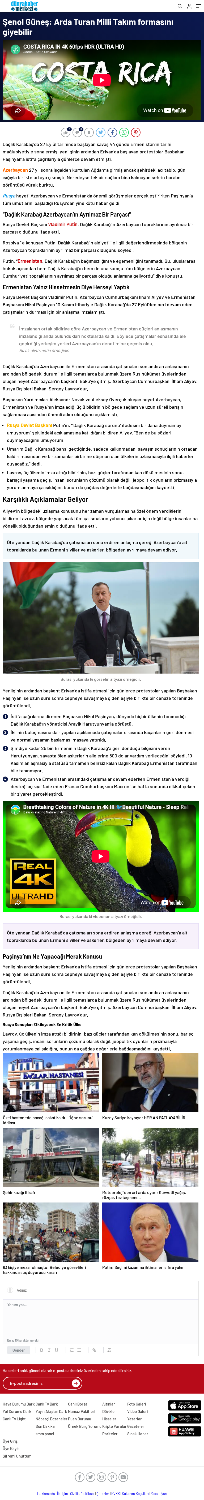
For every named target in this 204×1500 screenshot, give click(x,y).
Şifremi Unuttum (17, 1456)
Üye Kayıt (11, 1448)
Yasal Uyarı (159, 1494)
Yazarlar (134, 1418)
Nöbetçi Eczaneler (51, 1418)
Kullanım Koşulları (135, 1494)
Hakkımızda (46, 1494)
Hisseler (109, 1418)
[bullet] (79, 1350)
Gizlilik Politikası (82, 1494)
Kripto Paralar (114, 1426)
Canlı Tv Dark (47, 1404)
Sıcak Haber (137, 1433)
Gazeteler (135, 1426)
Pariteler (110, 1433)
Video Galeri (137, 1411)
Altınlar (108, 1404)
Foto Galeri (136, 1404)
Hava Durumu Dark (19, 1404)
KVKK (115, 1494)
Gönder (18, 1350)
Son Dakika (45, 1426)
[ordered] (71, 1350)
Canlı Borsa (77, 1404)
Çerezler (102, 1494)
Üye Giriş (10, 1441)
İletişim (62, 1494)
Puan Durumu (79, 1418)
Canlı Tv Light (14, 1418)
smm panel (45, 1433)
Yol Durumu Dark (17, 1411)
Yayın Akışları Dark (51, 1411)
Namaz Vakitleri (81, 1411)
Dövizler (109, 1411)
